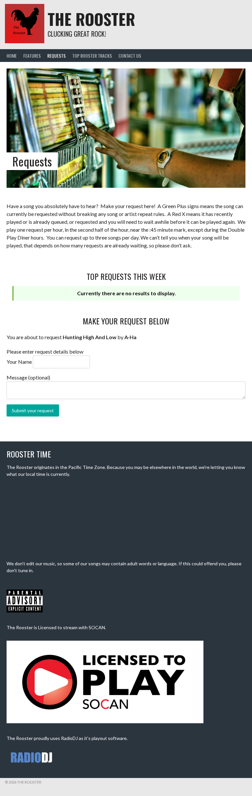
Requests (56, 55)
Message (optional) (28, 377)
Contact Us (129, 55)
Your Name (19, 362)
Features (32, 55)
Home (12, 55)
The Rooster (91, 18)
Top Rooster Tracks (92, 55)
